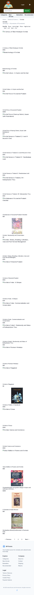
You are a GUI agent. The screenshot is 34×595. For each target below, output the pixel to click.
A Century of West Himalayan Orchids (13, 48)
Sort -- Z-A (14, 28)
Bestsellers (6, 563)
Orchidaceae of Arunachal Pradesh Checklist (15, 214)
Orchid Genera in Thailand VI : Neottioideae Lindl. (16, 173)
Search (27, 10)
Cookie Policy (6, 577)
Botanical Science (13, 19)
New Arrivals (6, 561)
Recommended (7, 565)
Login (22, 4)
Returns (20, 565)
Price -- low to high (13, 26)
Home (4, 19)
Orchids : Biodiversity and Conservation (13, 235)
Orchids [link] (22, 19)
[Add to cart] (29, 4)
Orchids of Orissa (7, 425)
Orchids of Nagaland (8, 384)
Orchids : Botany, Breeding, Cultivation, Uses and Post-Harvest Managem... (16, 256)
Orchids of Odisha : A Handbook (11, 405)
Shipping (20, 563)
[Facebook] (17, 590)
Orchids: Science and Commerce (12, 446)
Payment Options (7, 580)
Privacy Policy (6, 575)
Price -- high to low (25, 26)
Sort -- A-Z (7, 28)
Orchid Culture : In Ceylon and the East (13, 89)
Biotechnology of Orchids (10, 68)
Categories (4, 15)
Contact (20, 561)
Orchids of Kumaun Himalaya (10, 363)
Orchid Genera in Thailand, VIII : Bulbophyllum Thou (17, 194)
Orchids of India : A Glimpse (10, 298)
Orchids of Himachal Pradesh (10, 278)
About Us (20, 558)
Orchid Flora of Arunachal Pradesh (12, 110)
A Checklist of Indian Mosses (10, 509)
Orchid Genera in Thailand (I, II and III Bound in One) (17, 152)
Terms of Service (7, 573)
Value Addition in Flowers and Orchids (13, 467)
